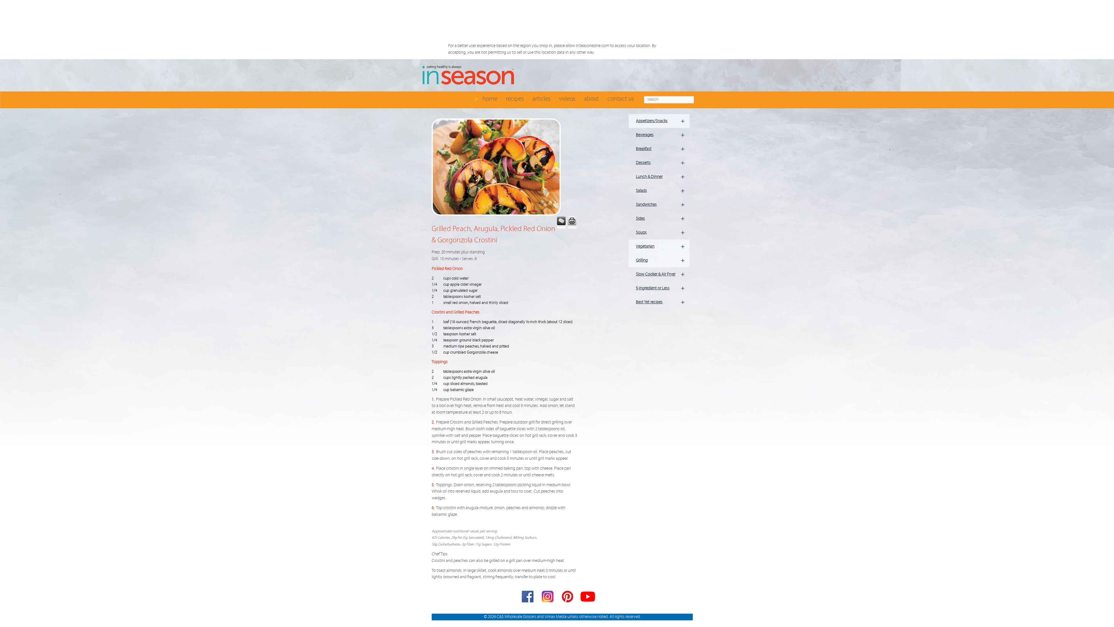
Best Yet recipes (660, 302)
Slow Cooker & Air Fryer (660, 274)
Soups (660, 232)
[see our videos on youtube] (587, 597)
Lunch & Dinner (660, 176)
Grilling (660, 260)
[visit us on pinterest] (568, 597)
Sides (660, 218)
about (591, 98)
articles (541, 98)
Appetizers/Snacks (660, 121)
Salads (660, 190)
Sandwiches (660, 204)
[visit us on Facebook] (528, 597)
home (489, 98)
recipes (515, 98)
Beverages (660, 134)
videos (567, 98)
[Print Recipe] (571, 222)
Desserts (660, 162)
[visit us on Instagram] (548, 597)
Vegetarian (660, 246)
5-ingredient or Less (660, 288)
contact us (620, 98)
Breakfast (660, 148)
